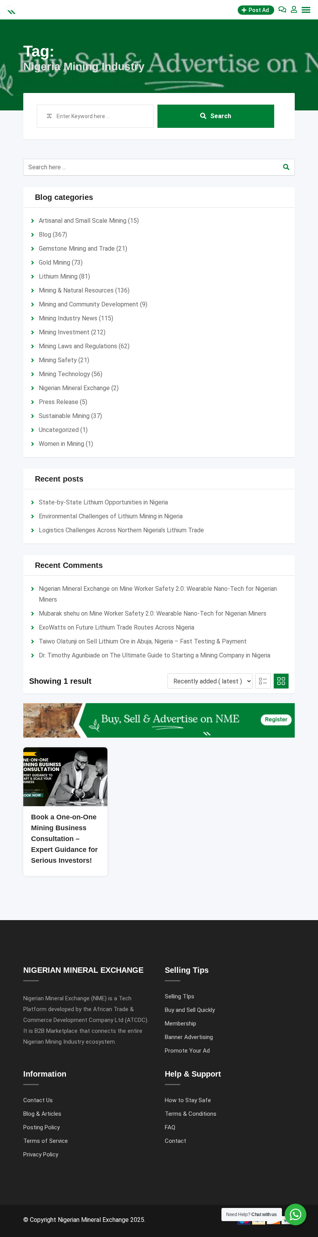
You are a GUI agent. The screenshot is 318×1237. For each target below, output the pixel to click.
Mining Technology (64, 374)
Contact (175, 1140)
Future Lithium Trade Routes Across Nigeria (135, 627)
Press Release (58, 402)
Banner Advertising (189, 1037)
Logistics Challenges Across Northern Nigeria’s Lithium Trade (121, 530)
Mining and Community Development (88, 304)
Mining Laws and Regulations (78, 346)
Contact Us (38, 1100)
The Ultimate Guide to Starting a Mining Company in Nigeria (190, 655)
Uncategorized (59, 430)
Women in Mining (61, 443)
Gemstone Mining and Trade (77, 248)
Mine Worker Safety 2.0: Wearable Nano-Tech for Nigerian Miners (177, 613)
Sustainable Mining (64, 416)
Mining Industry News (68, 318)
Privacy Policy (40, 1154)
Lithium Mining (58, 276)
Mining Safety (58, 360)
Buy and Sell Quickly (190, 1009)
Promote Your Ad (187, 1050)
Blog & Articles (42, 1113)
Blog (45, 234)
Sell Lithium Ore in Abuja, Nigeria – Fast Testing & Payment (166, 641)
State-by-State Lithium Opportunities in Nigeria (103, 502)
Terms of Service (45, 1140)
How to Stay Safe (188, 1100)
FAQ (170, 1127)
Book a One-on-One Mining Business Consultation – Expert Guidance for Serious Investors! (64, 838)
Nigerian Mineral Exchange (74, 388)
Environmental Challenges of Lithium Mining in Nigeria (111, 516)
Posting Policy (41, 1127)
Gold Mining (54, 262)
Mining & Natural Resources (76, 290)
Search (220, 116)
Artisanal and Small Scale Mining (82, 220)
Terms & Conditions (190, 1113)
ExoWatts (52, 627)
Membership (180, 1023)
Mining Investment (64, 332)
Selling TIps (179, 996)
